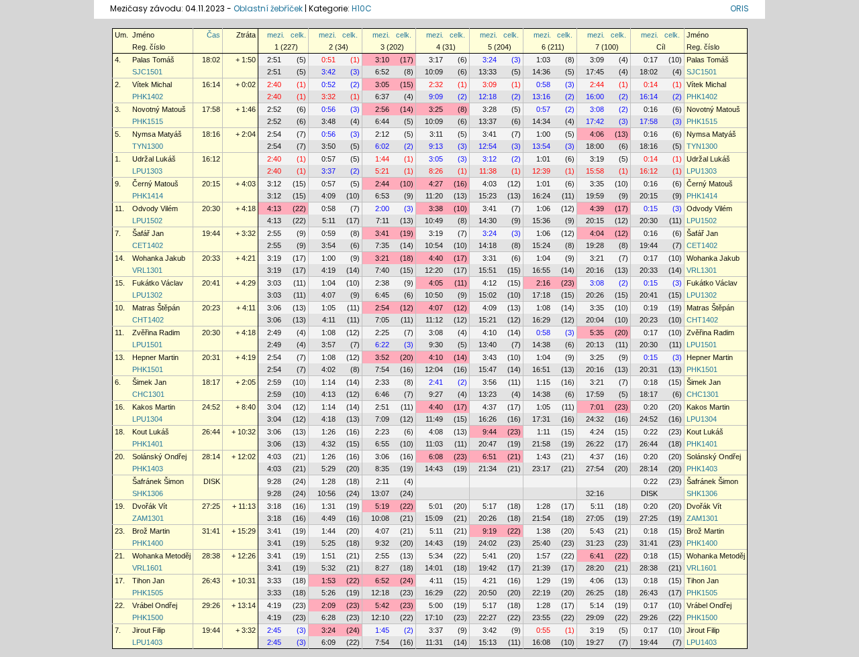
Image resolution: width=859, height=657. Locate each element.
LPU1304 (147, 419)
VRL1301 (147, 270)
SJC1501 (147, 72)
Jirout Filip (148, 630)
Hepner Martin (155, 357)
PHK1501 (147, 369)
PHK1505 (147, 593)
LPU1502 (147, 221)
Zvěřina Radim (156, 332)
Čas (213, 35)
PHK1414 (147, 196)
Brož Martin (151, 531)
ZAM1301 (148, 518)
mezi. (276, 35)
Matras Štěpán (156, 308)
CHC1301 (148, 394)
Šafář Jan (148, 233)
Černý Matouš (155, 184)
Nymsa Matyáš (157, 134)
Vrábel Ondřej (154, 605)
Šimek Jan (149, 382)
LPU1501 (147, 345)
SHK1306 (147, 493)
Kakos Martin (153, 407)
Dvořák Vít (149, 506)
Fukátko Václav (157, 283)
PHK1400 (147, 543)
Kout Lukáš (150, 432)
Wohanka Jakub (158, 258)
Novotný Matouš (159, 109)
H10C (362, 8)
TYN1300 (147, 146)
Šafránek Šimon (158, 481)
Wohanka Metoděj (161, 556)
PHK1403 (147, 469)
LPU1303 (147, 171)
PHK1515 (147, 121)
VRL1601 (147, 568)
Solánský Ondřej (159, 457)
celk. (298, 35)
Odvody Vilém (155, 208)
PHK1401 (147, 444)
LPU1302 (147, 295)
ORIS (739, 8)
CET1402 (147, 245)
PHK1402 (147, 97)
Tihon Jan (148, 581)
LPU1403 (147, 642)
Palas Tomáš (153, 60)
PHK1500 (147, 617)
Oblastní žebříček (268, 8)
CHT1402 (148, 320)
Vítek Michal (152, 84)
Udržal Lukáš (154, 159)
